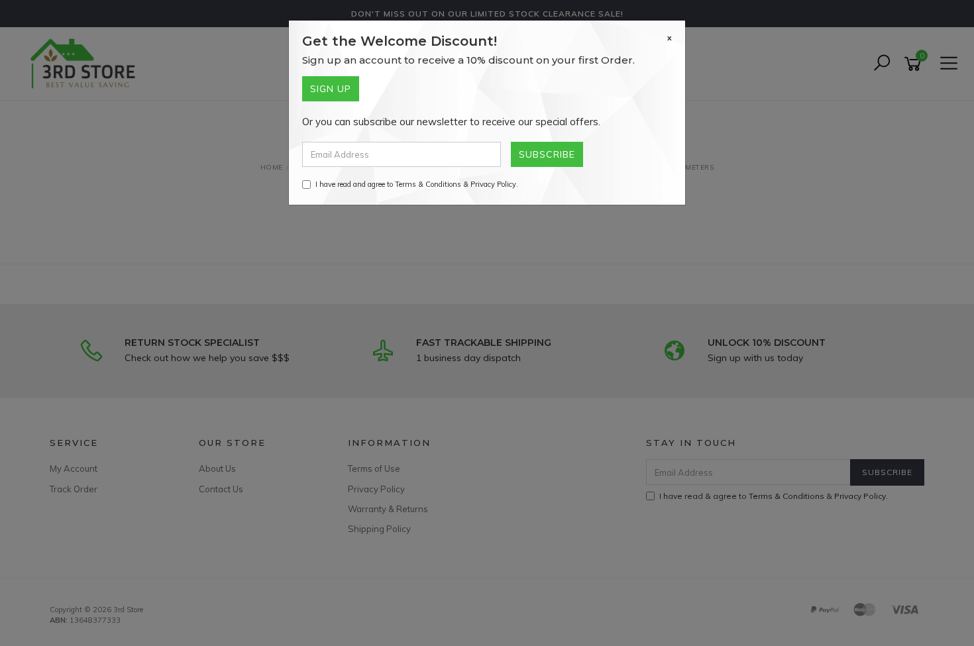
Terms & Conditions (428, 184)
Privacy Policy (493, 184)
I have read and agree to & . (416, 184)
